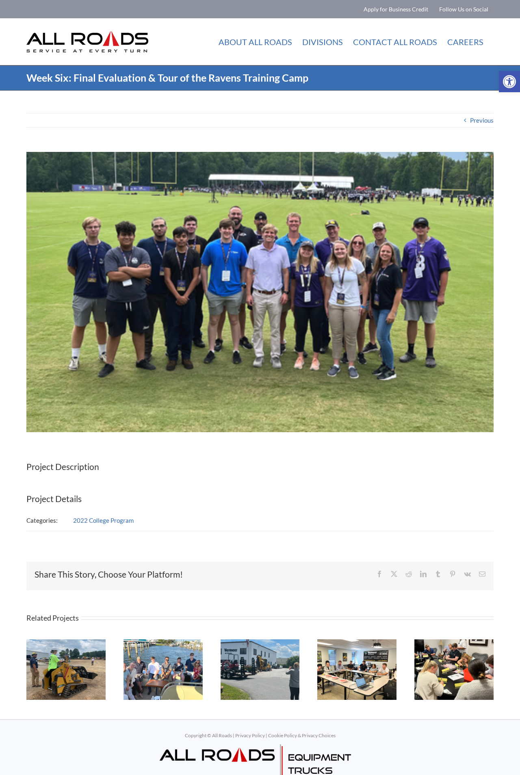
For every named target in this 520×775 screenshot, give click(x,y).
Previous (482, 120)
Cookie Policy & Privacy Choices (302, 735)
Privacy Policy (250, 735)
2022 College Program (103, 520)
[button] (509, 81)
